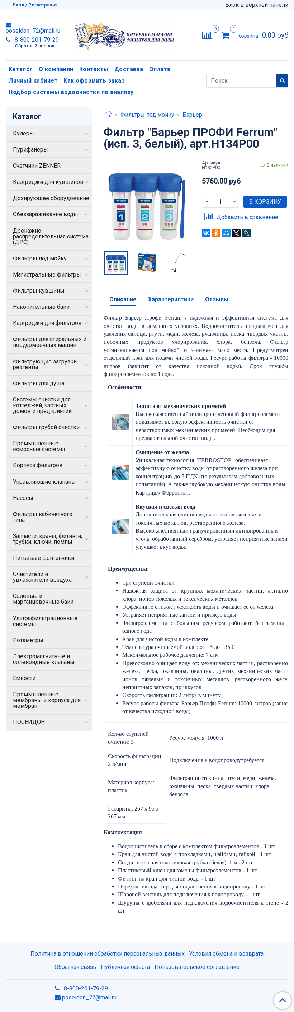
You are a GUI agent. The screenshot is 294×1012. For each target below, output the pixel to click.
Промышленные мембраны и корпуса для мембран (47, 700)
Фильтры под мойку (147, 114)
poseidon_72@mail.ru (33, 30)
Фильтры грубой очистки (46, 427)
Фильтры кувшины (39, 290)
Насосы (23, 498)
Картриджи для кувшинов (48, 181)
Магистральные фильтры (47, 274)
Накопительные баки (41, 306)
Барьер (192, 114)
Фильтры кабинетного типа (42, 517)
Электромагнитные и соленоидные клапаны (44, 659)
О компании (56, 69)
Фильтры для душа (38, 383)
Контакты (94, 69)
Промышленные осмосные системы (39, 446)
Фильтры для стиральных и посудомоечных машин (49, 342)
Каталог (21, 69)
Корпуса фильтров (38, 465)
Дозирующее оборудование (51, 198)
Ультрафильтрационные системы (45, 621)
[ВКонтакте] (206, 233)
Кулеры (23, 133)
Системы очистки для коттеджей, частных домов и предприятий (42, 405)
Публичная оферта (125, 967)
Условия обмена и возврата (226, 953)
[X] (236, 233)
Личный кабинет (33, 80)
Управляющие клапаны (44, 481)
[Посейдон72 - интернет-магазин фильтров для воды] (123, 34)
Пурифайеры (30, 149)
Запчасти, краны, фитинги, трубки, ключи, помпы (47, 539)
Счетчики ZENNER (37, 165)
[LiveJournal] (246, 233)
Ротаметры (28, 640)
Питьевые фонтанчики (43, 557)
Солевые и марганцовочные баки (43, 599)
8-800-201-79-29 (36, 39)
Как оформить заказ (94, 80)
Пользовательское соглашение (197, 967)
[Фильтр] (147, 203)
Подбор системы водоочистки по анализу (71, 92)
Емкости (24, 678)
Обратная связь (75, 967)
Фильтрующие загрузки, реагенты (45, 364)
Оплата (160, 69)
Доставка (128, 69)
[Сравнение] (207, 35)
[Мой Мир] (226, 233)
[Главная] (108, 114)
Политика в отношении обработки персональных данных (107, 953)
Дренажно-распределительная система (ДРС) (51, 236)
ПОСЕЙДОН (29, 722)
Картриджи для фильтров (47, 323)
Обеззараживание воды (45, 214)
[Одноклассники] (216, 233)
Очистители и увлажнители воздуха (42, 577)
